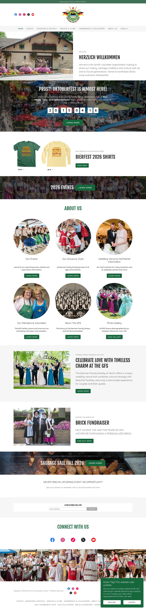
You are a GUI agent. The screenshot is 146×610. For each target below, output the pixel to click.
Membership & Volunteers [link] (92, 29)
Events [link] (30, 29)
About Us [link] (112, 29)
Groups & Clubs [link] (68, 29)
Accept (132, 602)
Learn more (73, 276)
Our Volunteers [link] (66, 605)
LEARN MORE (73, 123)
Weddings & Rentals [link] (47, 29)
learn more (83, 391)
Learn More (73, 337)
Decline (112, 602)
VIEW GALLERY (114, 337)
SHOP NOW (82, 165)
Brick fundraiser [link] (84, 605)
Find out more (84, 441)
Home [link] (20, 29)
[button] (124, 28)
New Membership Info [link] (45, 605)
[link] (16, 14)
